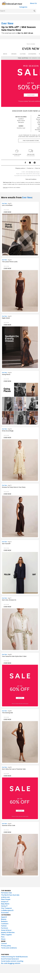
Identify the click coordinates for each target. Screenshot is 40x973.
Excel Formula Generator (10, 959)
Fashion (4, 926)
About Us (33, 3)
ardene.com (5, 897)
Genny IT (4, 906)
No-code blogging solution (10, 963)
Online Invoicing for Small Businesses (14, 957)
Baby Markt (5, 904)
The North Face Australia (10, 895)
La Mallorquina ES (7, 910)
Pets (2, 937)
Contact (4, 943)
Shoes (3, 939)
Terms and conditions (9, 948)
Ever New (7, 23)
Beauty (3, 919)
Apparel (4, 917)
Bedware (4, 921)
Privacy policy (6, 946)
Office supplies (6, 935)
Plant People (5, 899)
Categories (23, 7)
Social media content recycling (12, 961)
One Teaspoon (6, 908)
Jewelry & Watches (8, 932)
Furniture (4, 928)
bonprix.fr (4, 902)
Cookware (4, 924)
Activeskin (5, 913)
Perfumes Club (6, 893)
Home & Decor (6, 930)
